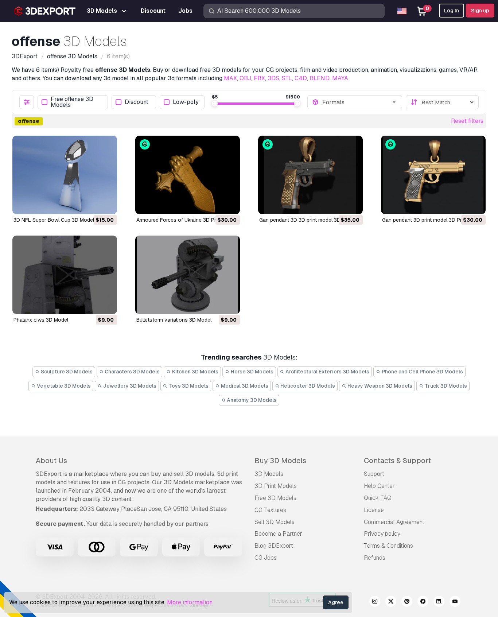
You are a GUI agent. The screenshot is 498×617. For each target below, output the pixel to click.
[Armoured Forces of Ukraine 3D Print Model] (187, 175)
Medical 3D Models (244, 386)
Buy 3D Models (280, 460)
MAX (230, 78)
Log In (451, 10)
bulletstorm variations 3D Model (173, 320)
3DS (273, 78)
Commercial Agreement (394, 522)
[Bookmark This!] (106, 204)
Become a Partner (278, 534)
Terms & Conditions (388, 546)
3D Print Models (275, 486)
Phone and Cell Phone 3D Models (422, 371)
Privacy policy (382, 534)
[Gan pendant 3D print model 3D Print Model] (433, 175)
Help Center (379, 486)
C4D (301, 78)
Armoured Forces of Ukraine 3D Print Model (186, 220)
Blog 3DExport (273, 546)
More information (190, 602)
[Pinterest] (407, 602)
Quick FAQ (378, 498)
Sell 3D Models (274, 522)
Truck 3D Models (445, 386)
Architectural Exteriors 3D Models (326, 371)
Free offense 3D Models (72, 102)
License (374, 510)
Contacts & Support (397, 460)
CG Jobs (265, 558)
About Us (51, 460)
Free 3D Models (275, 498)
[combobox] (360, 102)
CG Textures (270, 510)
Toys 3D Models (188, 386)
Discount (136, 102)
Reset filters (467, 121)
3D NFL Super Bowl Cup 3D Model (53, 220)
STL (287, 78)
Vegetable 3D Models (63, 386)
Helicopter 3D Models (307, 386)
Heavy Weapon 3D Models (379, 386)
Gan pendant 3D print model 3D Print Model (432, 220)
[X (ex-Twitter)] (391, 602)
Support (374, 474)
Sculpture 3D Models (66, 371)
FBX (259, 78)
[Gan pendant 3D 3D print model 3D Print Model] (310, 175)
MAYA (340, 78)
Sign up (480, 10)
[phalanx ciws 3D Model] (64, 275)
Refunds (374, 558)
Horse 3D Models (251, 371)
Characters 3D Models (132, 371)
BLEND (320, 78)
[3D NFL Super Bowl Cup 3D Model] (64, 175)
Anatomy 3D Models (251, 400)
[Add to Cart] (91, 204)
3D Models (268, 474)
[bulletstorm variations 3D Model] (187, 275)
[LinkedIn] (439, 602)
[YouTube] (455, 602)
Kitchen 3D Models (194, 371)
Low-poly (186, 102)
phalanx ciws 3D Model (40, 320)
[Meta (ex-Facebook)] (423, 602)
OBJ (245, 78)
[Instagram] (374, 602)
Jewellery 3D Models (129, 386)
